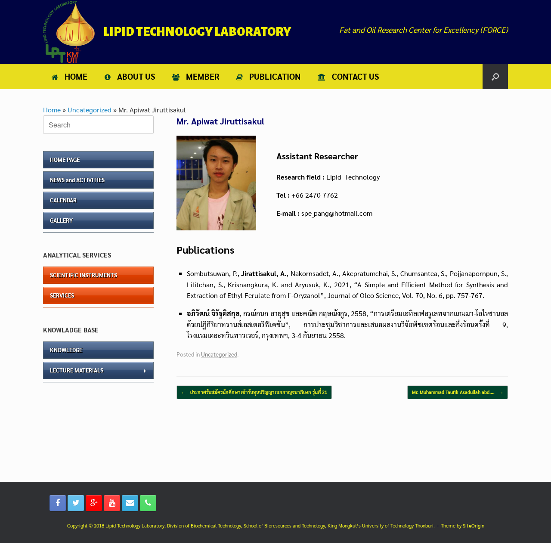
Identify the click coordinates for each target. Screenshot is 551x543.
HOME (76, 76)
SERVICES (62, 295)
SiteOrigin (473, 525)
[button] (495, 76)
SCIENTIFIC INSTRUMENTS (83, 275)
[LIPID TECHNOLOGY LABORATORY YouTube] (112, 503)
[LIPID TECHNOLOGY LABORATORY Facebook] (58, 503)
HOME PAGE (65, 159)
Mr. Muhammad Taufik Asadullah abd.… (457, 392)
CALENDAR (63, 200)
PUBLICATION (274, 76)
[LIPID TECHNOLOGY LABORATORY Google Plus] (94, 503)
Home (52, 109)
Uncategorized (89, 109)
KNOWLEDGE (66, 350)
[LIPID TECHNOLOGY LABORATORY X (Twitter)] (76, 503)
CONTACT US (355, 76)
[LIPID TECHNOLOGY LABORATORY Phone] (148, 503)
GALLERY (61, 220)
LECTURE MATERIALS (76, 370)
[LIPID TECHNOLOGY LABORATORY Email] (130, 503)
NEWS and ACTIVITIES (77, 179)
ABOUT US (136, 76)
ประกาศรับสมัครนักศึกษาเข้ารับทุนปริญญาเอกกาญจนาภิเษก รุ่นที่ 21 (254, 392)
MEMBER (202, 76)
